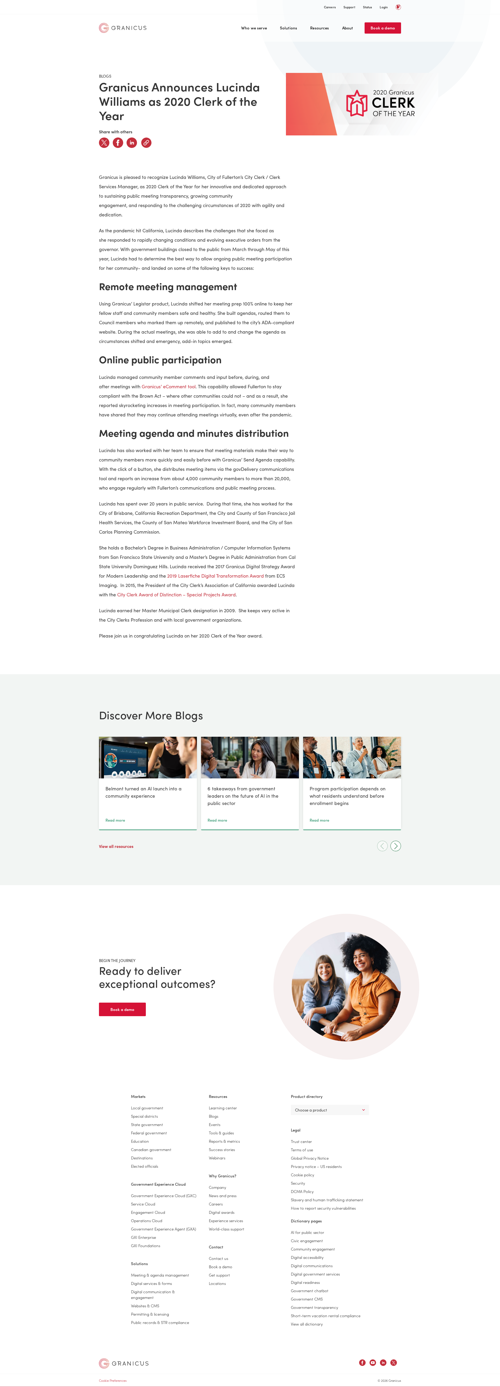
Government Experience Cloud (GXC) (163, 1195)
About (347, 27)
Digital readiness (305, 1282)
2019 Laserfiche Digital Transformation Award (215, 576)
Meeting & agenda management (160, 1275)
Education (140, 1141)
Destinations (142, 1157)
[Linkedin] (132, 143)
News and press (222, 1195)
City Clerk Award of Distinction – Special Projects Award (176, 594)
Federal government (149, 1132)
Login (384, 7)
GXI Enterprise (143, 1237)
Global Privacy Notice (310, 1158)
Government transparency (314, 1307)
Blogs (213, 1116)
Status (367, 7)
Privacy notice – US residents (316, 1166)
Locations (217, 1283)
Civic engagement (307, 1240)
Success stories (222, 1149)
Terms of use (302, 1149)
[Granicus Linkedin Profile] (383, 1363)
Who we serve (254, 27)
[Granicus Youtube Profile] (373, 1363)
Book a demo (383, 27)
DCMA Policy (302, 1191)
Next (395, 846)
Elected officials (144, 1166)
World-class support (226, 1229)
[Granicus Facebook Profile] (362, 1363)
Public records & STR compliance (160, 1322)
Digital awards (221, 1212)
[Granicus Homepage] (124, 28)
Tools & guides (221, 1132)
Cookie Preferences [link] (113, 1380)
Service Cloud (143, 1204)
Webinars (217, 1157)
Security (298, 1183)
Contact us (218, 1258)
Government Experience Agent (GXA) (163, 1229)
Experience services (226, 1220)
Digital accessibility (307, 1257)
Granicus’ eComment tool (169, 386)
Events (214, 1124)
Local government (147, 1107)
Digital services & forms (151, 1283)
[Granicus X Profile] (393, 1363)
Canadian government (151, 1149)
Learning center (223, 1107)
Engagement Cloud (148, 1212)
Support (349, 7)
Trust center (301, 1141)
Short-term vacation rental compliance (325, 1315)
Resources (319, 27)
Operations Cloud (146, 1220)
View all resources (116, 846)
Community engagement (313, 1249)
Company (217, 1187)
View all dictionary (307, 1324)
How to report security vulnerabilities (323, 1208)
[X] (104, 143)
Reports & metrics (224, 1141)
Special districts (144, 1116)
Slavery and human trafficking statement (327, 1199)
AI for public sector (307, 1232)
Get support (219, 1275)
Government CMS (307, 1299)
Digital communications (312, 1265)
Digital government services (315, 1274)
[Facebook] (118, 143)
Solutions (288, 27)
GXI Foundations (145, 1245)
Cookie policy (302, 1174)
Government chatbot (309, 1290)
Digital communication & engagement (153, 1294)
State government (147, 1124)
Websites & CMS (145, 1305)
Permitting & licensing (150, 1314)
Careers (330, 7)
